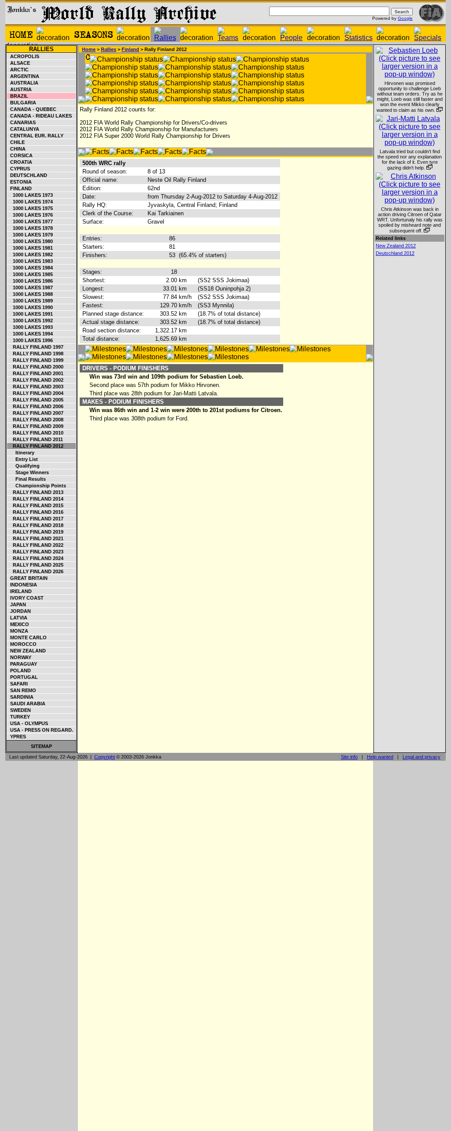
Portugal (22, 677)
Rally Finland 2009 (35, 426)
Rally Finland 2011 (35, 439)
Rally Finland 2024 (35, 558)
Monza (17, 631)
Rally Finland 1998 (35, 353)
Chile (16, 142)
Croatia (19, 162)
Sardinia (20, 697)
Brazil (17, 96)
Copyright (104, 756)
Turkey (18, 716)
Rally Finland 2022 (35, 545)
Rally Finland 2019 (35, 531)
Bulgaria (21, 102)
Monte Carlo (27, 637)
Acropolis (23, 56)
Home (89, 49)
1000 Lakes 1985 (30, 274)
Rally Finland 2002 (35, 380)
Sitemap (41, 746)
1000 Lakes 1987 (30, 287)
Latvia (17, 617)
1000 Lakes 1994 (30, 333)
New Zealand (26, 650)
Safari (17, 683)
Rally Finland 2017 (35, 518)
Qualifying (23, 465)
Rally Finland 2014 (35, 498)
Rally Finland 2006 (35, 406)
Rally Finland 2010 (35, 432)
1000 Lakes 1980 (30, 241)
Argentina (23, 76)
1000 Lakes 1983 (30, 261)
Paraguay (22, 664)
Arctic (18, 69)
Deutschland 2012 (395, 253)
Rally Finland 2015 (35, 505)
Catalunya (23, 129)
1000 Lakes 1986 (30, 281)
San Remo (21, 690)
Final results (26, 479)
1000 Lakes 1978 (30, 228)
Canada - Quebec (31, 109)
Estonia (19, 181)
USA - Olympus (27, 723)
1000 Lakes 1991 (30, 314)
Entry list (22, 459)
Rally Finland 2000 (35, 366)
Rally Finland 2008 (35, 419)
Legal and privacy (421, 756)
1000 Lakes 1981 (30, 248)
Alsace (18, 63)
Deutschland (27, 175)
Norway (19, 657)
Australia (22, 82)
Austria (19, 89)
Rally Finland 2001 (35, 373)
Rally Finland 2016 (35, 512)
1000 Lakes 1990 (30, 307)
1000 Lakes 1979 (30, 234)
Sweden (19, 710)
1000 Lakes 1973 (30, 195)
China (16, 148)
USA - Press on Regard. (40, 730)
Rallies (41, 49)
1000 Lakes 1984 (30, 267)
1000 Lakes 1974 (30, 201)
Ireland (19, 591)
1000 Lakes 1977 (30, 221)
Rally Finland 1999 (35, 360)
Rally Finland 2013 (35, 492)
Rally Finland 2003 (35, 386)
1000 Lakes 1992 (30, 320)
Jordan (19, 611)
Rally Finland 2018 (35, 525)
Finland (19, 188)
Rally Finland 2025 (35, 564)
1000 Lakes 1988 (30, 294)
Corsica (20, 155)
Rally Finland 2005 (35, 399)
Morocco (22, 644)
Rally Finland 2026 (35, 571)
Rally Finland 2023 (35, 551)
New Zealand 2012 (396, 245)
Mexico (18, 624)
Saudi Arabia (26, 703)
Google (405, 18)
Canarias (21, 122)
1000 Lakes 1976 (30, 214)
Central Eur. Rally (35, 135)
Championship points (36, 485)
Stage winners (28, 472)
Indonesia (22, 584)
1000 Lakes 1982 (30, 254)
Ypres (16, 736)
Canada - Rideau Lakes (39, 115)
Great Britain (27, 578)
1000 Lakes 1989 (30, 300)
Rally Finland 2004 (35, 393)
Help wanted (380, 756)
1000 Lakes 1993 (30, 327)
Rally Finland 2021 (35, 538)
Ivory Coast (25, 597)
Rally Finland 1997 (35, 347)
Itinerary (20, 452)
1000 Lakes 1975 (30, 208)
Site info (349, 756)
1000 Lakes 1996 (30, 340)
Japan (16, 604)
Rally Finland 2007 (35, 413)
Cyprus (18, 168)
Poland (19, 670)
